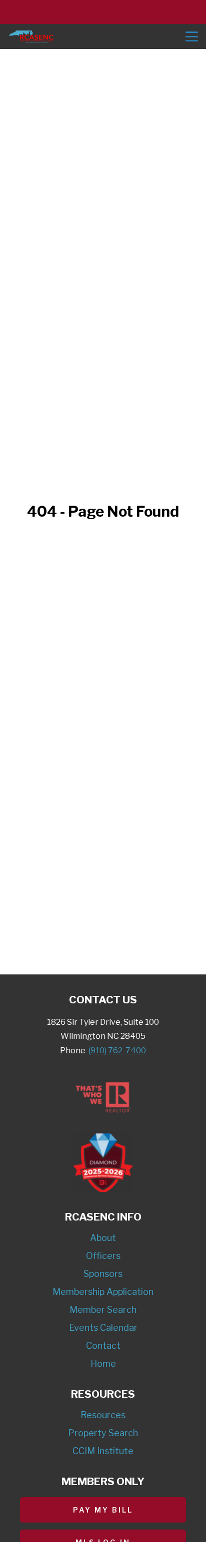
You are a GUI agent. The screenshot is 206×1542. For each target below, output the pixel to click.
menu (192, 36)
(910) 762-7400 (117, 1050)
